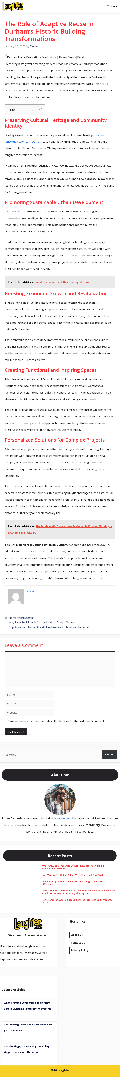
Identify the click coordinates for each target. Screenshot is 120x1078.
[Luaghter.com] (13, 6)
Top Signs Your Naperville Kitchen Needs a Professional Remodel (49, 627)
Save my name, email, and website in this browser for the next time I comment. (56, 721)
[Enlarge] (71, 787)
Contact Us (78, 942)
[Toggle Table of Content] (38, 108)
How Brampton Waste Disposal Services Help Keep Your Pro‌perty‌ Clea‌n (77, 901)
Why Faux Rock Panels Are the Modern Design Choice (41, 622)
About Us (77, 935)
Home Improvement (21, 617)
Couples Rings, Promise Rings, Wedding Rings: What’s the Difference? (73, 883)
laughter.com (63, 818)
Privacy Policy (79, 950)
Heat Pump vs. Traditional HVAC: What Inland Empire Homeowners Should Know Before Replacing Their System (78, 892)
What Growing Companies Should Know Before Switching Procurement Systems (73, 867)
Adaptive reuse (14, 211)
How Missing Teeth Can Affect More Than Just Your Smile (73, 875)
